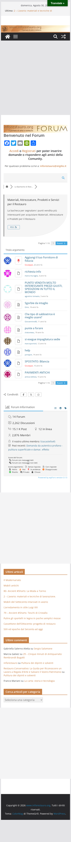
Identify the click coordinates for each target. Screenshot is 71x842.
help (27, 350)
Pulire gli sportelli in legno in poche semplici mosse (32, 618)
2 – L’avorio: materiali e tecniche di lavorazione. (30, 596)
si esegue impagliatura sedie (42, 339)
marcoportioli (31, 343)
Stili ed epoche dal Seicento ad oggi (23, 629)
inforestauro (10, 663)
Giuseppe (29, 265)
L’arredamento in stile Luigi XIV (21, 607)
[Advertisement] (35, 77)
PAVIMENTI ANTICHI (37, 372)
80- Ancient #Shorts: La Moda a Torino (25, 591)
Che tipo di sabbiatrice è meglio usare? (40, 315)
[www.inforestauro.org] (35, 27)
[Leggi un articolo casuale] (63, 37)
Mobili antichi (11, 585)
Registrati (29, 151)
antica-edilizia (30, 377)
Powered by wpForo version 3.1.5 (52, 477)
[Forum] (6, 186)
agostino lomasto (32, 296)
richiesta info (33, 271)
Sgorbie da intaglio (36, 303)
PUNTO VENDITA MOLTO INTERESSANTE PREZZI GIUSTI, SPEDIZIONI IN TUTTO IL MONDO (43, 287)
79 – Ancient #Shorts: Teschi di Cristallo (25, 612)
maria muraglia (31, 275)
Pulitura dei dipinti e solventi (37, 663)
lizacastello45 (47, 441)
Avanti (60, 243)
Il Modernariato (12, 580)
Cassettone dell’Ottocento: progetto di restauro (29, 623)
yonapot (28, 354)
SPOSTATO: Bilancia (37, 361)
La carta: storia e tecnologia (39, 680)
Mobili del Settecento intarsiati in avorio (26, 601)
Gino (27, 307)
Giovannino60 (31, 321)
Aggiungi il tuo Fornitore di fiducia (41, 259)
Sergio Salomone (43, 648)
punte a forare (34, 328)
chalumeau (29, 332)
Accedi (14, 151)
